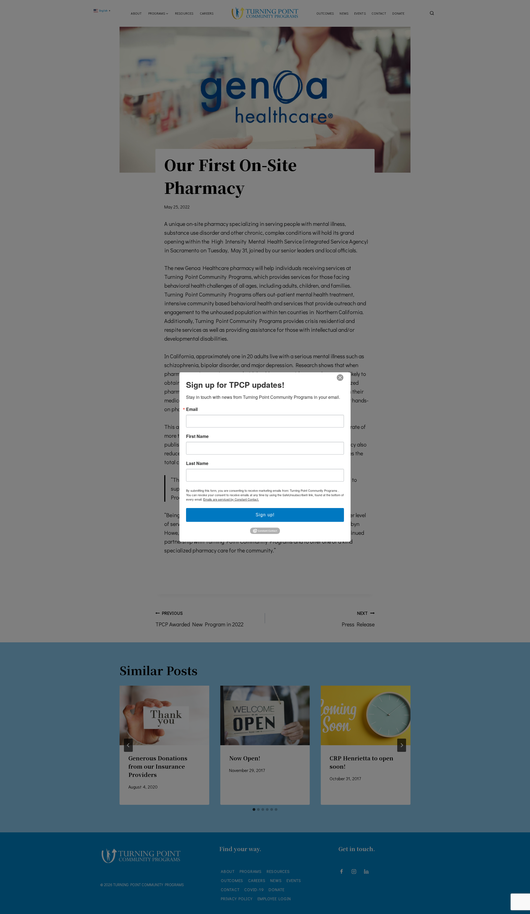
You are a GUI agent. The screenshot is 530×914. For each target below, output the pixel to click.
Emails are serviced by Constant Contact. (231, 499)
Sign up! (265, 514)
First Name (197, 436)
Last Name (197, 463)
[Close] (339, 377)
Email (192, 409)
